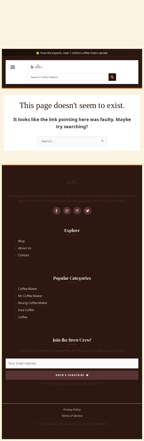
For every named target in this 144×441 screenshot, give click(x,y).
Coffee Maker (27, 289)
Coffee (22, 317)
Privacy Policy (72, 409)
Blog (21, 241)
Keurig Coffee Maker (32, 303)
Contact (23, 255)
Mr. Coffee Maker (30, 296)
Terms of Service (72, 416)
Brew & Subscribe (70, 375)
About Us (24, 248)
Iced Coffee (26, 310)
